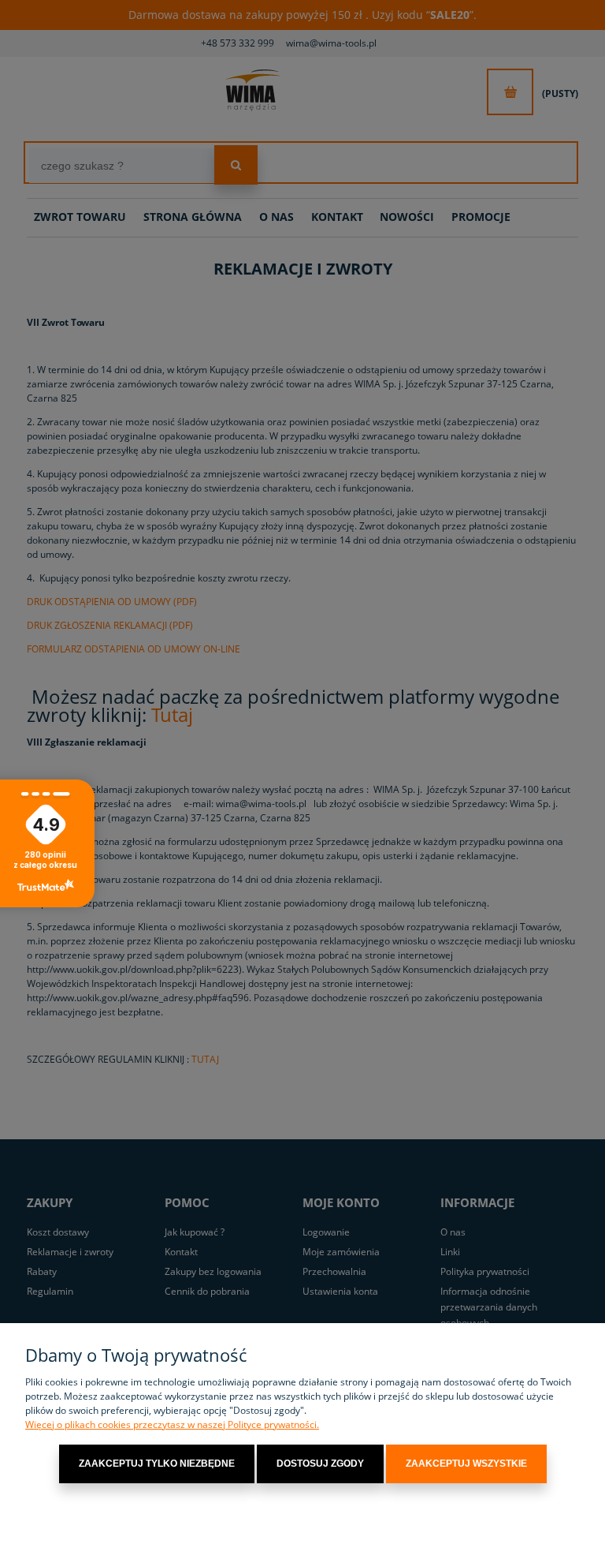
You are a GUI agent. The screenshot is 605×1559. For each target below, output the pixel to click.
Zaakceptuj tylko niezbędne (157, 1463)
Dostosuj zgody (320, 1463)
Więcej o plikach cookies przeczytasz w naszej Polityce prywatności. (172, 1424)
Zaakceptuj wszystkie (466, 1463)
